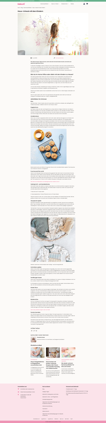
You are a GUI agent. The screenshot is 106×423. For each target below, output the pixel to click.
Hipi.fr (72, 418)
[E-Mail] (36, 331)
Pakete (72, 3)
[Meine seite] (84, 4)
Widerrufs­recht (45, 411)
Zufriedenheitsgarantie (47, 399)
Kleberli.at (56, 418)
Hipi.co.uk (61, 418)
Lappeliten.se (50, 418)
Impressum (44, 408)
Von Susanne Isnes (59, 58)
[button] (87, 4)
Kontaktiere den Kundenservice (27, 389)
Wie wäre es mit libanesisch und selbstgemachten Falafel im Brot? (45, 181)
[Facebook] (31, 331)
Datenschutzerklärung (47, 406)
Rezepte (48, 359)
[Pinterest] (35, 331)
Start (19, 7)
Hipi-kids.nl (67, 418)
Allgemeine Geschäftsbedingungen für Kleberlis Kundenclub (52, 414)
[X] (33, 331)
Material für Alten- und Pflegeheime (50, 396)
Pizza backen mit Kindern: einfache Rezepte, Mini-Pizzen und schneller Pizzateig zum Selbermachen (53, 365)
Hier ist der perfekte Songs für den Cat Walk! (40, 309)
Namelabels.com (36, 418)
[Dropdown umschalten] (48, 3)
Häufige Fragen (45, 391)
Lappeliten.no (43, 418)
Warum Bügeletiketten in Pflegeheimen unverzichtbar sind (37, 363)
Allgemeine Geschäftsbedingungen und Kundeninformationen (51, 402)
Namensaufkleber (28, 7)
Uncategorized (34, 359)
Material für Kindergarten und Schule (50, 394)
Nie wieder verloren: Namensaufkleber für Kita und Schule (67, 364)
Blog (22, 7)
